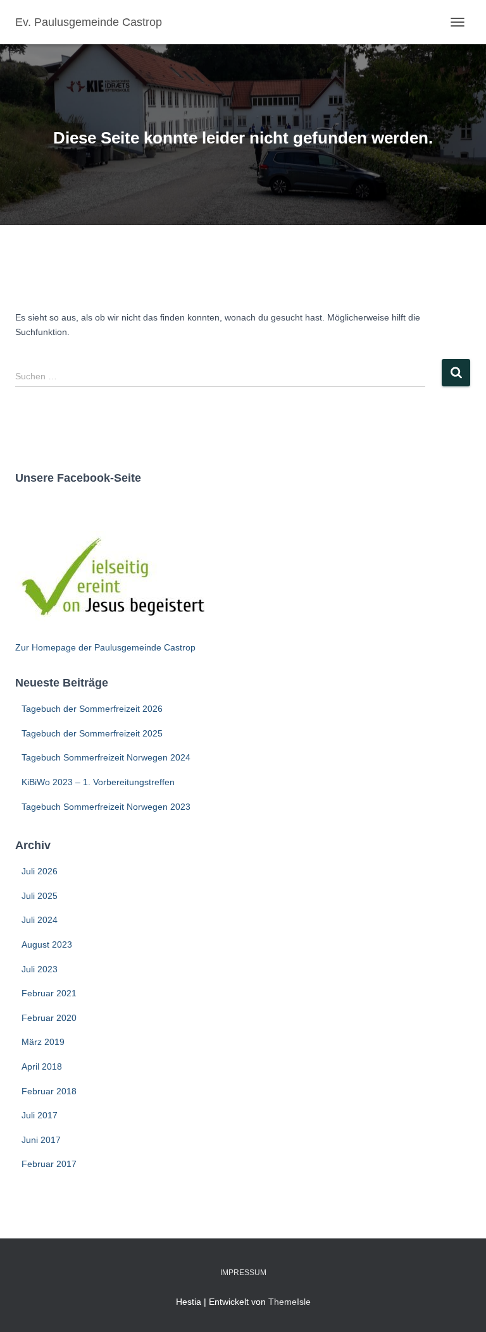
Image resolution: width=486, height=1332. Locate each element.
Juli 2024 (40, 920)
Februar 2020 (49, 1018)
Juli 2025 (40, 896)
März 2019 (43, 1042)
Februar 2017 (49, 1164)
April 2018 (42, 1066)
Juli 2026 (40, 871)
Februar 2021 (49, 993)
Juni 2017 (41, 1140)
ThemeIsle (289, 1302)
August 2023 (47, 944)
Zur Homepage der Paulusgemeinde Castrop (105, 647)
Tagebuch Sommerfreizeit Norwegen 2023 (106, 807)
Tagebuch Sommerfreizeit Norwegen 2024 (106, 757)
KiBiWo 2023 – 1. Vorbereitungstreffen (98, 782)
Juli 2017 (40, 1115)
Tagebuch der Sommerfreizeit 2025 (92, 733)
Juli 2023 (40, 969)
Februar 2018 (49, 1091)
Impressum (243, 1272)
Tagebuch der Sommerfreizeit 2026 (92, 709)
